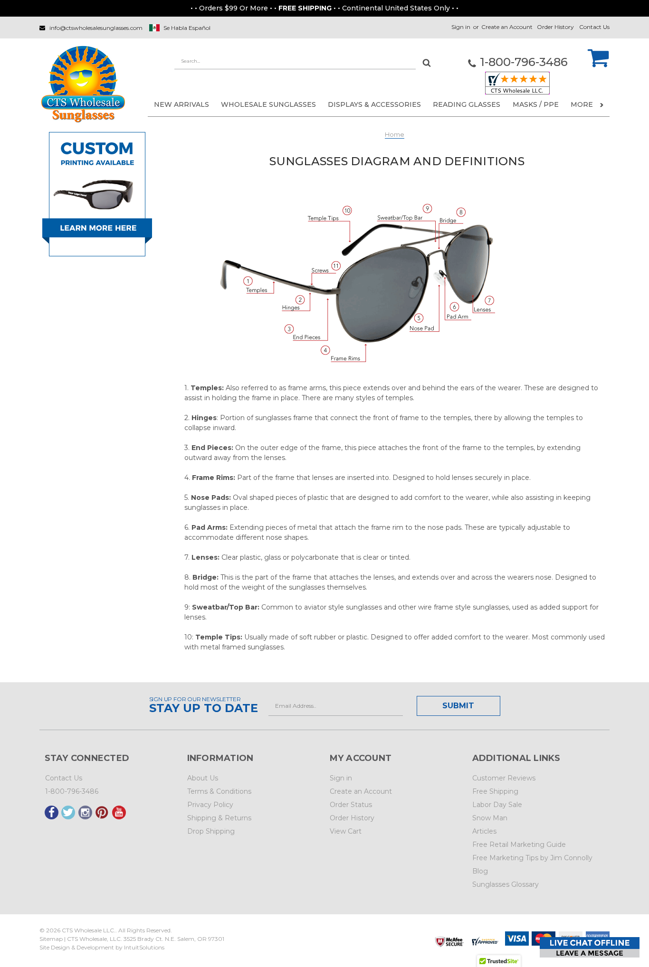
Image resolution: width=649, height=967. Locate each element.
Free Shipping (495, 791)
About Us (202, 778)
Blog (480, 871)
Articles (484, 831)
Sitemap (51, 938)
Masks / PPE (536, 104)
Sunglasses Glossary (505, 884)
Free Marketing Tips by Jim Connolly (532, 858)
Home (394, 134)
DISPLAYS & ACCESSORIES (374, 104)
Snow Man (489, 818)
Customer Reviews (503, 778)
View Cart (346, 831)
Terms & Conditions (219, 791)
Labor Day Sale (497, 804)
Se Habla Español (186, 27)
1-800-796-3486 (71, 791)
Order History (555, 26)
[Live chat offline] (589, 947)
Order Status (351, 804)
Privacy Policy (210, 804)
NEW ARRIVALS (181, 104)
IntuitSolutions (144, 947)
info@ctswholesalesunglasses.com (96, 27)
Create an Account (507, 26)
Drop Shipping (211, 831)
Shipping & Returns (219, 818)
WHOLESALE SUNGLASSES (268, 104)
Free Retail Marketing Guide (519, 844)
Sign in (460, 26)
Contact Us (594, 26)
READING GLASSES (466, 104)
